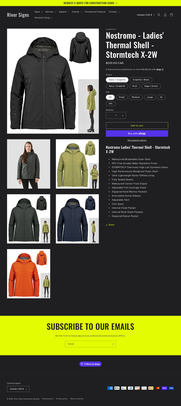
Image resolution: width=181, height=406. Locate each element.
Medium (136, 97)
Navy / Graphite (117, 86)
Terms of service (76, 399)
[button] (38, 12)
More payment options (137, 140)
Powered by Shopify (32, 399)
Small (122, 97)
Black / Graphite (117, 80)
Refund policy (47, 399)
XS (110, 97)
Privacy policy (62, 399)
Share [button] (111, 225)
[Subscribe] (113, 344)
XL (161, 97)
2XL (111, 103)
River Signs (18, 399)
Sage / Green (151, 86)
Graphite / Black (141, 80)
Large (150, 97)
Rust (134, 86)
